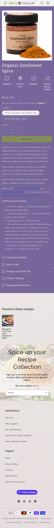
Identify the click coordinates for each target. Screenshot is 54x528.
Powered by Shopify (30, 518)
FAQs (7, 458)
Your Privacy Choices (15, 482)
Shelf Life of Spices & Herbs (18, 435)
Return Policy (11, 476)
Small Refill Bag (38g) (15, 119)
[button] (5, 3)
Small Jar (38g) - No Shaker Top (21, 113)
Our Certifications (13, 429)
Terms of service (30, 522)
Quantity (5, 124)
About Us (9, 418)
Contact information (14, 522)
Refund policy (45, 522)
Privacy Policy (11, 464)
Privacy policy (46, 518)
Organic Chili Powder (12, 192)
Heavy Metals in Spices (16, 441)
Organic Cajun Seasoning (27, 188)
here (35, 385)
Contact (9, 470)
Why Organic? (11, 424)
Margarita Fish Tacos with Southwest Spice (7, 333)
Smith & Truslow (15, 518)
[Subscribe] (46, 393)
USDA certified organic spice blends (20, 195)
